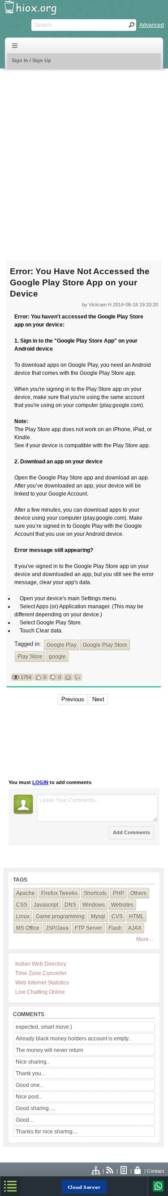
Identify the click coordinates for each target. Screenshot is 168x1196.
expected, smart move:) (44, 1027)
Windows (93, 905)
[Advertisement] (84, 159)
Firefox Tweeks (59, 893)
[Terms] (124, 1171)
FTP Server (88, 928)
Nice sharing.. (32, 1062)
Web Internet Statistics (42, 983)
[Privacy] (138, 1171)
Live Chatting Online (40, 992)
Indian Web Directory (40, 964)
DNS (70, 905)
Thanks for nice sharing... (46, 1131)
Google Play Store (105, 645)
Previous (72, 699)
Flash (115, 928)
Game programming (60, 916)
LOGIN (40, 782)
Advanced (151, 25)
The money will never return (49, 1050)
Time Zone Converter (41, 973)
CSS (21, 905)
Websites (122, 905)
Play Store (30, 656)
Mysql (98, 916)
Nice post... (29, 1097)
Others (138, 893)
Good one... (30, 1085)
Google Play (62, 645)
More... (144, 939)
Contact (155, 1171)
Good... (24, 1120)
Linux (23, 916)
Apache (25, 893)
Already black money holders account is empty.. (73, 1038)
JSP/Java (57, 928)
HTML (136, 916)
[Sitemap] (96, 1171)
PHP (118, 893)
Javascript (46, 905)
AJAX (135, 928)
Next (98, 699)
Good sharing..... (36, 1108)
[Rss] (110, 1171)
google (57, 656)
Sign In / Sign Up (31, 60)
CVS (117, 916)
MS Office (27, 928)
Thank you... (30, 1073)
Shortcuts (95, 893)
